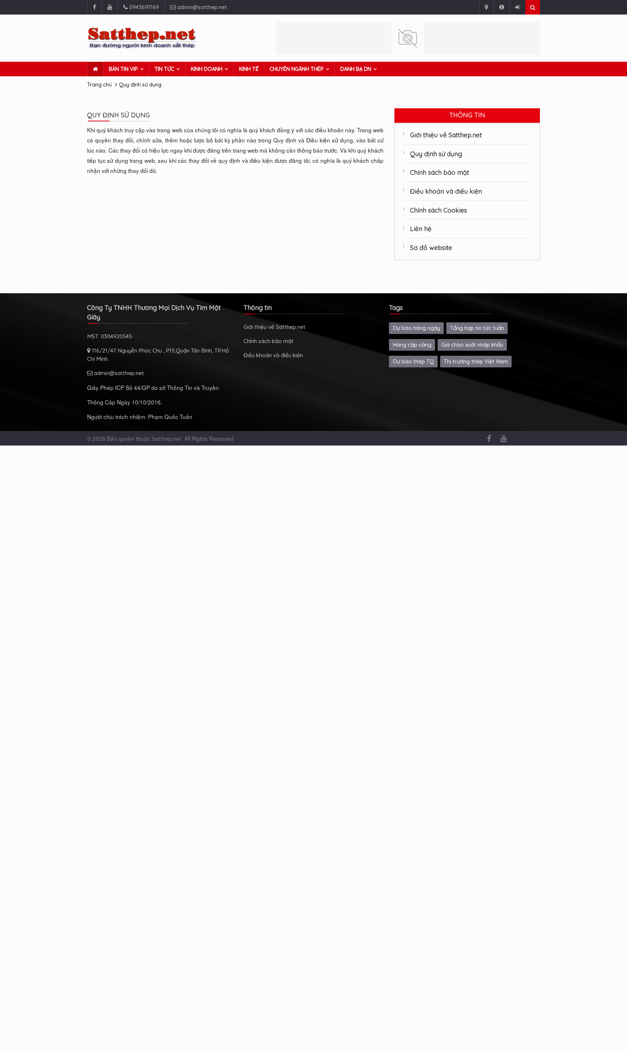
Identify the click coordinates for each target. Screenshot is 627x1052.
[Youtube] (110, 7)
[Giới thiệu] (501, 7)
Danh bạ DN (355, 68)
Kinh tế (248, 68)
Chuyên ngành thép (297, 68)
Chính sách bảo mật (439, 172)
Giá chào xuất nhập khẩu (472, 344)
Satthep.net (166, 438)
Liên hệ (420, 229)
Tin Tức (164, 68)
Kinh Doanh (206, 68)
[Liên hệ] (486, 7)
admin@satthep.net (201, 7)
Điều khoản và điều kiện (446, 191)
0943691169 (143, 7)
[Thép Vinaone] (408, 38)
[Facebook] (94, 7)
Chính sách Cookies (438, 210)
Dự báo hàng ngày (416, 328)
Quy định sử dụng (140, 84)
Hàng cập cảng (412, 344)
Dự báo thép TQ (413, 361)
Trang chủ (99, 84)
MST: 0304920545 (109, 336)
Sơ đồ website (431, 247)
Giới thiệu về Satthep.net (446, 135)
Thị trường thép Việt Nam (476, 361)
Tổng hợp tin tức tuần (477, 328)
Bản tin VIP (123, 68)
